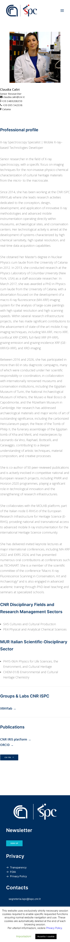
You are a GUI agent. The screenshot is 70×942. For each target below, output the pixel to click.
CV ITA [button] (8, 757)
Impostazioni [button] (23, 936)
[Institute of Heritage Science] (35, 10)
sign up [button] (14, 843)
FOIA (13, 871)
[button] (62, 10)
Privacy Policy (18, 876)
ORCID (5, 745)
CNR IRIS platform (13, 739)
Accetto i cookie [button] (46, 936)
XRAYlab (6, 708)
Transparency (18, 867)
